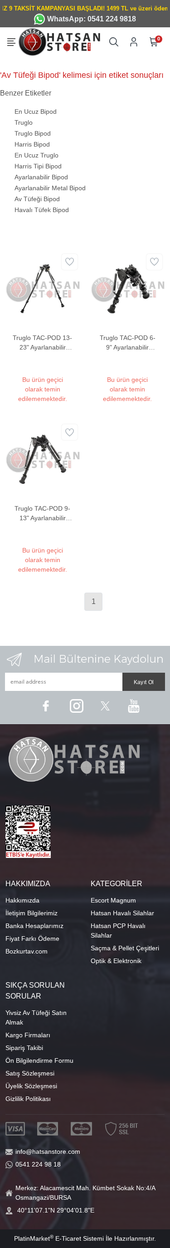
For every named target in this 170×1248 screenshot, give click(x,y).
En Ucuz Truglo (36, 155)
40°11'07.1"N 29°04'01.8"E (55, 1210)
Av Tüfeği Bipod (37, 199)
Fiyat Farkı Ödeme (32, 938)
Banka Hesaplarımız (34, 925)
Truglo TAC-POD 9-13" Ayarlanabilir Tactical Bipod (42, 514)
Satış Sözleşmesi (29, 1073)
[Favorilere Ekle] (70, 262)
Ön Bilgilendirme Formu (39, 1060)
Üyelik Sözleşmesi (31, 1086)
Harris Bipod (32, 144)
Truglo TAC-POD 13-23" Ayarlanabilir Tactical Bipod (42, 343)
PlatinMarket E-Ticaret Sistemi (59, 1238)
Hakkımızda (22, 900)
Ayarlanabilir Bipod (41, 177)
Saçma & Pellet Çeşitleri (125, 948)
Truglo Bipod (33, 133)
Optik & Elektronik (116, 960)
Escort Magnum (113, 900)
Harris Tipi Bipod (38, 166)
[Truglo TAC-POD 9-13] (42, 458)
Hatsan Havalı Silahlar (122, 913)
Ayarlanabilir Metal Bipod (50, 188)
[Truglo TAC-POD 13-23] (42, 288)
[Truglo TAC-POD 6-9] (128, 288)
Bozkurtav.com (26, 951)
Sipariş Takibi (24, 1047)
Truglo (24, 122)
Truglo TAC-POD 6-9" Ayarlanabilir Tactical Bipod (127, 343)
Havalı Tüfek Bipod (42, 209)
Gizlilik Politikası (28, 1098)
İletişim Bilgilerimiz (31, 913)
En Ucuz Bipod (36, 111)
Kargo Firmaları (27, 1035)
